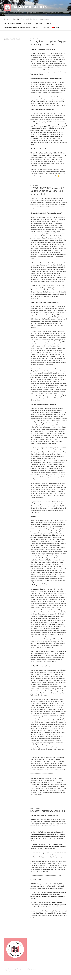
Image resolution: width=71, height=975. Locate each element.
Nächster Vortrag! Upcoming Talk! (47, 810)
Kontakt (48, 23)
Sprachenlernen (44, 19)
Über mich (39, 23)
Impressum (36, 27)
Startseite (7, 19)
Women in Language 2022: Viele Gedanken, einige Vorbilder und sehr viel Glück (47, 190)
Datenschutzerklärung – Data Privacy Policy (17, 27)
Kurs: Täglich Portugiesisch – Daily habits (25, 19)
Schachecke (27, 23)
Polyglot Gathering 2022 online (40, 55)
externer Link (44, 855)
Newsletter (46, 27)
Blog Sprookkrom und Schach (12, 23)
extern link (49, 913)
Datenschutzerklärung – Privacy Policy (14, 969)
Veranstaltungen (36, 161)
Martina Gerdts (30, 7)
